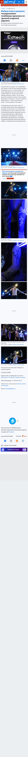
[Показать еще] (23, 60)
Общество (3, 8)
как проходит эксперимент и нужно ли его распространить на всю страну (14, 174)
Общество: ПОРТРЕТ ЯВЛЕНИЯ (10, 445)
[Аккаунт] (26, 2)
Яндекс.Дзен (22, 384)
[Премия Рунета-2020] (14, 1)
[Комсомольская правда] (8, 2)
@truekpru (10, 432)
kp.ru (25, 436)
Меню (2, 2)
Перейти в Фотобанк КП (18, 83)
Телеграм (5, 385)
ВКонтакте (4, 377)
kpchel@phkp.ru (11, 389)
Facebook (11, 377)
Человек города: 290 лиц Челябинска (9, 5)
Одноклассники (20, 377)
